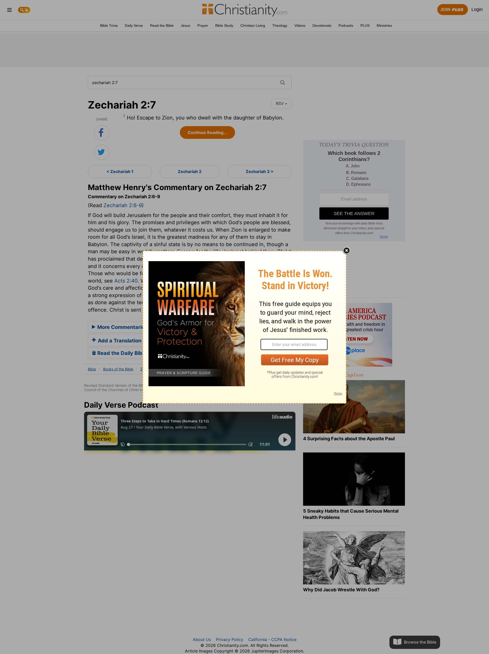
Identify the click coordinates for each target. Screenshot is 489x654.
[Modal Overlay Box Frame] (244, 327)
